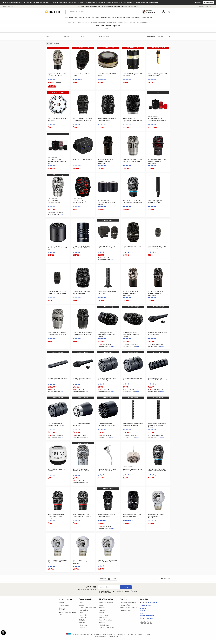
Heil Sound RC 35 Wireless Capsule (81, 74)
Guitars (67, 17)
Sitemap (148, 634)
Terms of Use (145, 2)
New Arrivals (103, 617)
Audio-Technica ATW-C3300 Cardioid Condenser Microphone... (158, 470)
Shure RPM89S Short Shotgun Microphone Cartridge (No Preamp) (157, 425)
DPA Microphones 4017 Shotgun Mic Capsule (57, 379)
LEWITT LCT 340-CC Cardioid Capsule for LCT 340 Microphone (82, 247)
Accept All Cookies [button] (208, 2)
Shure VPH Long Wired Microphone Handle (155, 201)
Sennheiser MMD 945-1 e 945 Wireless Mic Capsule (132, 515)
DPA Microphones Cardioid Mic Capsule (132, 379)
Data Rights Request (96, 634)
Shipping (143, 608)
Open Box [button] (137, 17)
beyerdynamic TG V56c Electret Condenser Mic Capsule (57, 74)
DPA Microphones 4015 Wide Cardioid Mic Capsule (107, 379)
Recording (104, 17)
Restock (101, 612)
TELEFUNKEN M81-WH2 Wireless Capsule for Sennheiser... (155, 293)
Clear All (56, 43)
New (48, 43)
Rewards (201, 6)
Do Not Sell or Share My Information (81, 634)
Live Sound (97, 17)
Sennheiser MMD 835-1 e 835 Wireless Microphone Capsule (157, 247)
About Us (61, 602)
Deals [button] (128, 17)
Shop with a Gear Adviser (106, 627)
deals (87, 6)
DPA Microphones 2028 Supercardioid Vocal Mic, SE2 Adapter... (106, 334)
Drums (85, 17)
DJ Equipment (83, 620)
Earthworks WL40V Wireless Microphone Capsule (106, 515)
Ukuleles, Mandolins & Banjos (87, 607)
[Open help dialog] (3, 632)
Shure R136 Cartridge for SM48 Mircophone (132, 74)
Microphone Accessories (113, 22)
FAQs (141, 613)
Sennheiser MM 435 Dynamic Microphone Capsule (107, 119)
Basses (71, 17)
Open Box (102, 610)
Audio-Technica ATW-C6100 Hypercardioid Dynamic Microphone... (56, 516)
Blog (207, 6)
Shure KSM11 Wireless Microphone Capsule (55, 201)
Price (82, 36)
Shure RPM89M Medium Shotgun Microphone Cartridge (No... (133, 424)
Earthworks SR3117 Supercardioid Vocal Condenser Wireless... (132, 120)
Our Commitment (64, 605)
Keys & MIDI (91, 17)
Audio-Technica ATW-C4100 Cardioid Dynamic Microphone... (82, 515)
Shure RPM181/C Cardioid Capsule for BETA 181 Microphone (156, 516)
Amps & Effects (78, 17)
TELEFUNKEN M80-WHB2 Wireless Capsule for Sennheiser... (105, 161)
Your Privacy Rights (128, 634)
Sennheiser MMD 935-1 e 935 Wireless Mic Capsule (132, 247)
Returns (142, 610)
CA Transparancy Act (140, 634)
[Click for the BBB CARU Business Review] (68, 634)
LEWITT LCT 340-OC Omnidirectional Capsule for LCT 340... (57, 248)
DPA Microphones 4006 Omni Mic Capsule (81, 424)
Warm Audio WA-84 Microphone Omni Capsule (132, 470)
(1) (132, 252)
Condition (66, 36)
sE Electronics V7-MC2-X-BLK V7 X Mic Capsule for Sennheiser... (157, 161)
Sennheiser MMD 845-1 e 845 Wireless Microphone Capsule (57, 292)
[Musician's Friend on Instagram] (150, 622)
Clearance (102, 622)
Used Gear (102, 607)
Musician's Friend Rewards (128, 602)
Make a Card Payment (147, 615)
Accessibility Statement (100, 636)
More (124, 17)
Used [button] (132, 17)
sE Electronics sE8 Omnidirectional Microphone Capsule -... (106, 202)
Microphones (111, 17)
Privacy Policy (46, 2)
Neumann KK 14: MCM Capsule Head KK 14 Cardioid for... (107, 470)
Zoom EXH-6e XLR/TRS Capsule (82, 160)
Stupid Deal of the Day (106, 602)
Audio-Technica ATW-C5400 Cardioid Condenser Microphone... (133, 201)
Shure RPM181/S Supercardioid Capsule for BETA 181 (57, 561)
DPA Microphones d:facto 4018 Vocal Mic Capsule (82, 379)
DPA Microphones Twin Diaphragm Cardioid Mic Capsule (157, 379)
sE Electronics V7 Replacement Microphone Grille (82, 201)
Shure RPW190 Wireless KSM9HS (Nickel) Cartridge (81, 470)
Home (69, 22)
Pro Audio (75, 22)
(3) (81, 79)
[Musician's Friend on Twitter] (144, 622)
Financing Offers (125, 605)
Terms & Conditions (118, 634)
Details (61, 214)
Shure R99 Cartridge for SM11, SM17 (107, 74)
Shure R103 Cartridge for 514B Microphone (57, 119)
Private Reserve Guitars (106, 620)
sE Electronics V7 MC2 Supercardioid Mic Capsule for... (157, 119)
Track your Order (145, 605)
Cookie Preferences (153, 2)
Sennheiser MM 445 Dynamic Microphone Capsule (81, 292)
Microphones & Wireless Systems (88, 22)
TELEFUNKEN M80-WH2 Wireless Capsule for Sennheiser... (130, 293)
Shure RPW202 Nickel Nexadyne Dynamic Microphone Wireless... (132, 160)
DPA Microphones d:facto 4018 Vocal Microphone (157, 333)
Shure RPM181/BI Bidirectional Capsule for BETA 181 (107, 561)
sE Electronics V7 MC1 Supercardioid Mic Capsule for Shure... (57, 161)
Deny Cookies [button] (198, 2)
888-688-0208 (119, 6)
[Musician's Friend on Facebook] (141, 622)
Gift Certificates (104, 625)
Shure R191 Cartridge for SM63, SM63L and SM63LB (157, 74)
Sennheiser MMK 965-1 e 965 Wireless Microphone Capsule (107, 247)
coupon (95, 6)
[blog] (68, 609)
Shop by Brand (103, 615)
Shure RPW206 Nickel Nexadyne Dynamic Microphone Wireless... (57, 333)
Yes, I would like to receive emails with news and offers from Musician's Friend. (119, 592)
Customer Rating (104, 36)
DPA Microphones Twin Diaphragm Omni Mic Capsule (107, 424)
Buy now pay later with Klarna (128, 607)
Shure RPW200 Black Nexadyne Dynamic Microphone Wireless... (82, 333)
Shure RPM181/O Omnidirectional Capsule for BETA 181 (81, 561)
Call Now (148, 602)
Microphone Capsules (127, 22)
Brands (47, 36)
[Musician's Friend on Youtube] (147, 622)
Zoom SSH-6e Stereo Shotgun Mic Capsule (107, 292)
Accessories (118, 17)
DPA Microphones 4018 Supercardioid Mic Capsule (56, 424)
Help (211, 6)
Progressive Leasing (126, 610)
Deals (101, 605)
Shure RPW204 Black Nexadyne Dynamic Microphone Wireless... (82, 119)
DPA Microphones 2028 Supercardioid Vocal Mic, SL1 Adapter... (131, 334)
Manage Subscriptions (147, 618)
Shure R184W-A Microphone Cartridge (56, 470)
